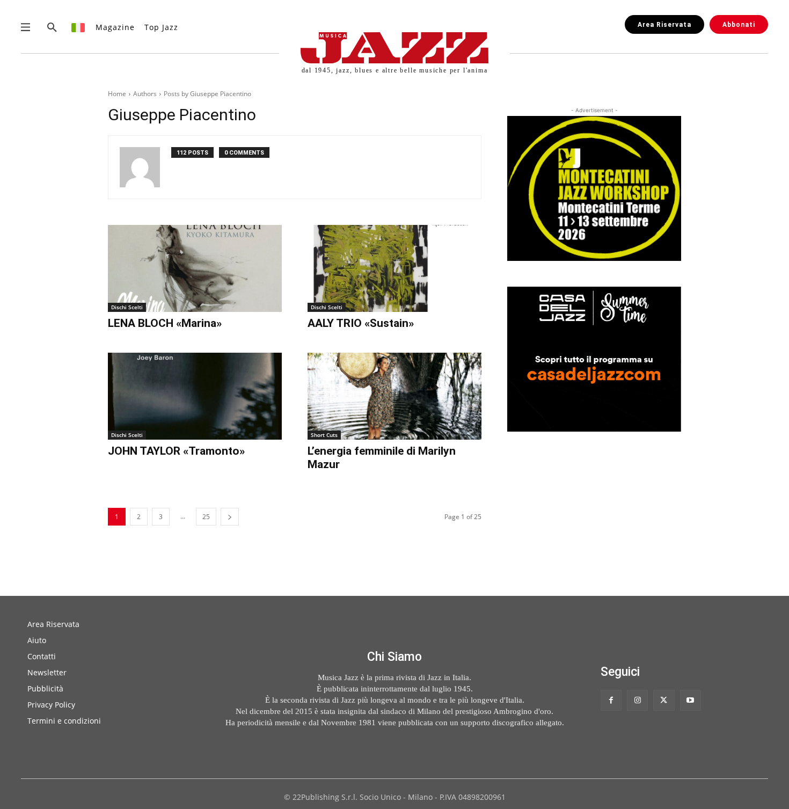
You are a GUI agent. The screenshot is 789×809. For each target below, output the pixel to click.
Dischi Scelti (127, 307)
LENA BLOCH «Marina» (165, 323)
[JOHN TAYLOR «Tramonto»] (195, 396)
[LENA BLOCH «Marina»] (195, 268)
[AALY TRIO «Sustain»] (394, 268)
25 (206, 516)
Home (117, 93)
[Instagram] (637, 700)
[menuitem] (79, 27)
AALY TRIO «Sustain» (361, 323)
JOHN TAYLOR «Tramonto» (176, 450)
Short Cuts (324, 435)
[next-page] (230, 517)
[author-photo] (145, 167)
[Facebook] (611, 700)
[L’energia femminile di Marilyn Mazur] (394, 396)
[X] (663, 700)
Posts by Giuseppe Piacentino (207, 93)
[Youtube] (690, 700)
